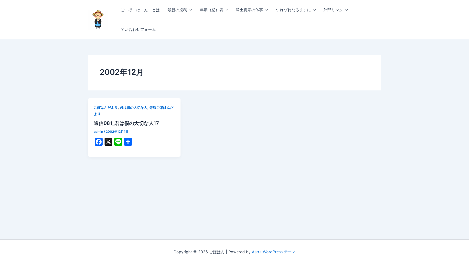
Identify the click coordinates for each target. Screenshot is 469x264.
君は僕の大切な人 (133, 107)
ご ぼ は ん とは (140, 9)
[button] (189, 10)
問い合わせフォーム (138, 29)
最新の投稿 (177, 9)
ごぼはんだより (106, 107)
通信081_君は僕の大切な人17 (126, 123)
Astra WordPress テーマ (274, 251)
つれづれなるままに (293, 9)
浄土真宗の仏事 (249, 9)
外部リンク (333, 9)
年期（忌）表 (211, 9)
